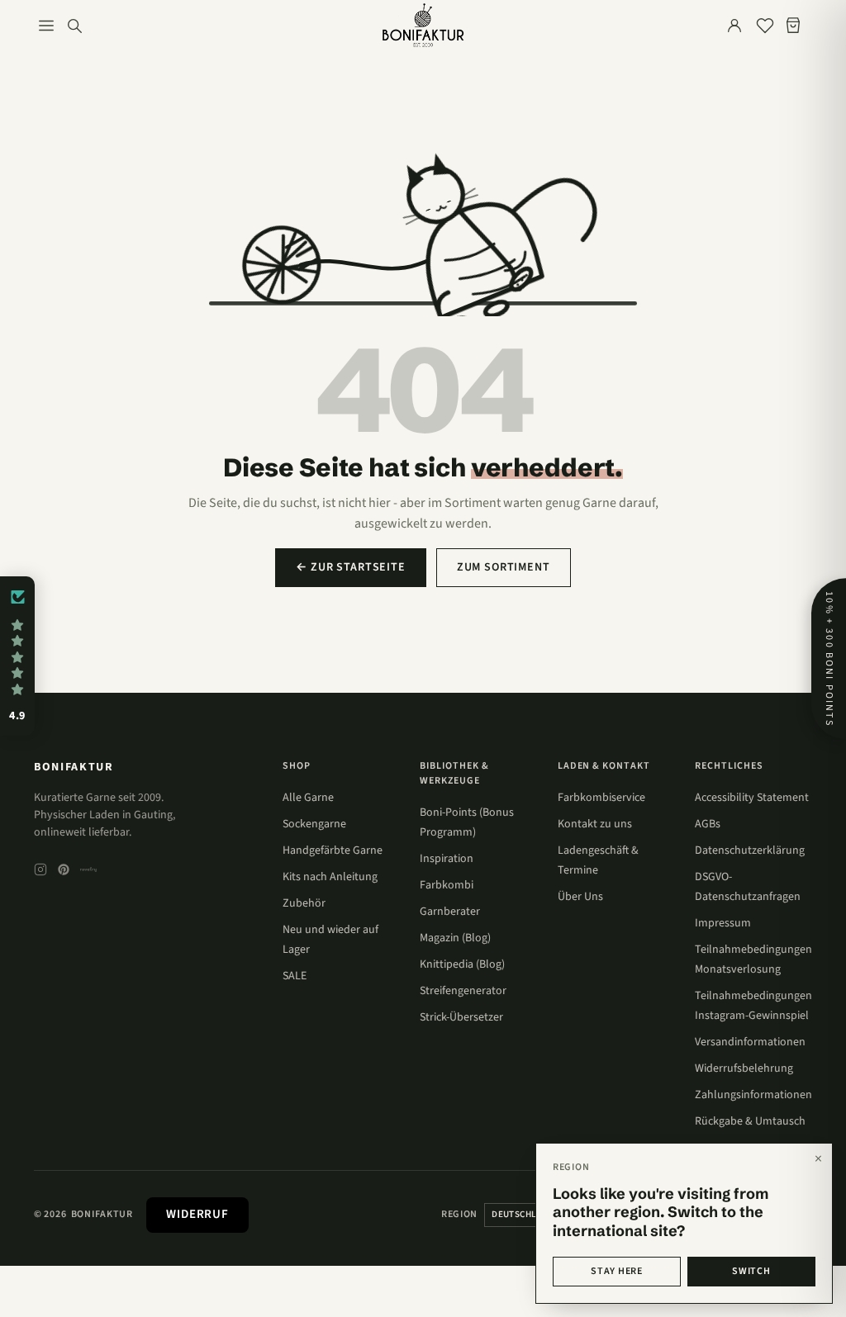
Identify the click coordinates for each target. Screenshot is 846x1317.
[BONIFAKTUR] (423, 25)
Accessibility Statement (752, 797)
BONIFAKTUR (74, 767)
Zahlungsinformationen (753, 1095)
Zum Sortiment (503, 567)
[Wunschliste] (765, 25)
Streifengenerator (463, 991)
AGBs (707, 824)
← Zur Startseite (350, 567)
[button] (17, 656)
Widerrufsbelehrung (744, 1068)
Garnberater (450, 911)
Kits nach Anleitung (330, 877)
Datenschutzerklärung (750, 850)
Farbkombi (446, 885)
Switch (751, 1271)
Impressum (723, 923)
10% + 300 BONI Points (829, 658)
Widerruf (197, 1214)
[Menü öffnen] (46, 25)
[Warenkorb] (796, 25)
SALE (295, 976)
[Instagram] (40, 869)
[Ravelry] (88, 869)
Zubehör (304, 903)
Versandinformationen (750, 1042)
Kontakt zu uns (595, 824)
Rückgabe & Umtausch (750, 1121)
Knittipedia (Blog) (462, 964)
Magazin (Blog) (455, 938)
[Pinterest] (63, 869)
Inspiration (446, 858)
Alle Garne (308, 797)
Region (459, 1214)
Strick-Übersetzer (461, 1017)
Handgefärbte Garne (333, 850)
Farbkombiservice (601, 797)
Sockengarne (314, 824)
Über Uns (580, 896)
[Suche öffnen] (74, 25)
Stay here (616, 1271)
